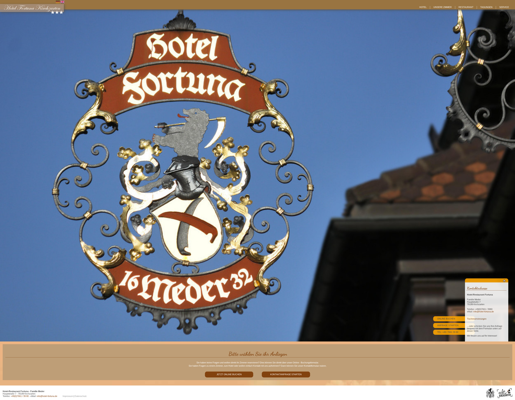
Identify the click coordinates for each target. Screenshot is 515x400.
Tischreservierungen (476, 319)
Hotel (423, 7)
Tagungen (486, 7)
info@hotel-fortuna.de (483, 311)
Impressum (68, 396)
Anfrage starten (448, 325)
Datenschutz (81, 396)
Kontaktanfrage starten (286, 374)
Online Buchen (446, 319)
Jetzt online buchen (229, 374)
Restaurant (466, 7)
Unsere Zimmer (442, 7)
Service (504, 7)
